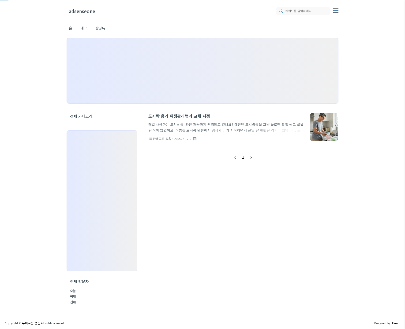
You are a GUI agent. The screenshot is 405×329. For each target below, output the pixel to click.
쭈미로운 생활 (31, 323)
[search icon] (280, 11)
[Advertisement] (202, 70)
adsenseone (82, 11)
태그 (83, 28)
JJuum (395, 323)
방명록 (100, 28)
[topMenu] (335, 10)
